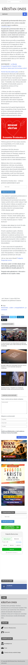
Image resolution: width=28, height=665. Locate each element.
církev (11, 307)
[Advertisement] (14, 286)
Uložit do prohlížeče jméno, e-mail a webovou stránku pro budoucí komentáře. (12, 432)
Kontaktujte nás (8, 643)
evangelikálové (19, 307)
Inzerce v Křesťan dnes (10, 627)
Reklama (4, 622)
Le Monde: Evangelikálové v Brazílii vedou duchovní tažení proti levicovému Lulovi (14, 66)
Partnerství (7, 632)
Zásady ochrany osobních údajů (12, 652)
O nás (4, 597)
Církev (3, 329)
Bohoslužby (4, 307)
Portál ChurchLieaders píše (9, 72)
